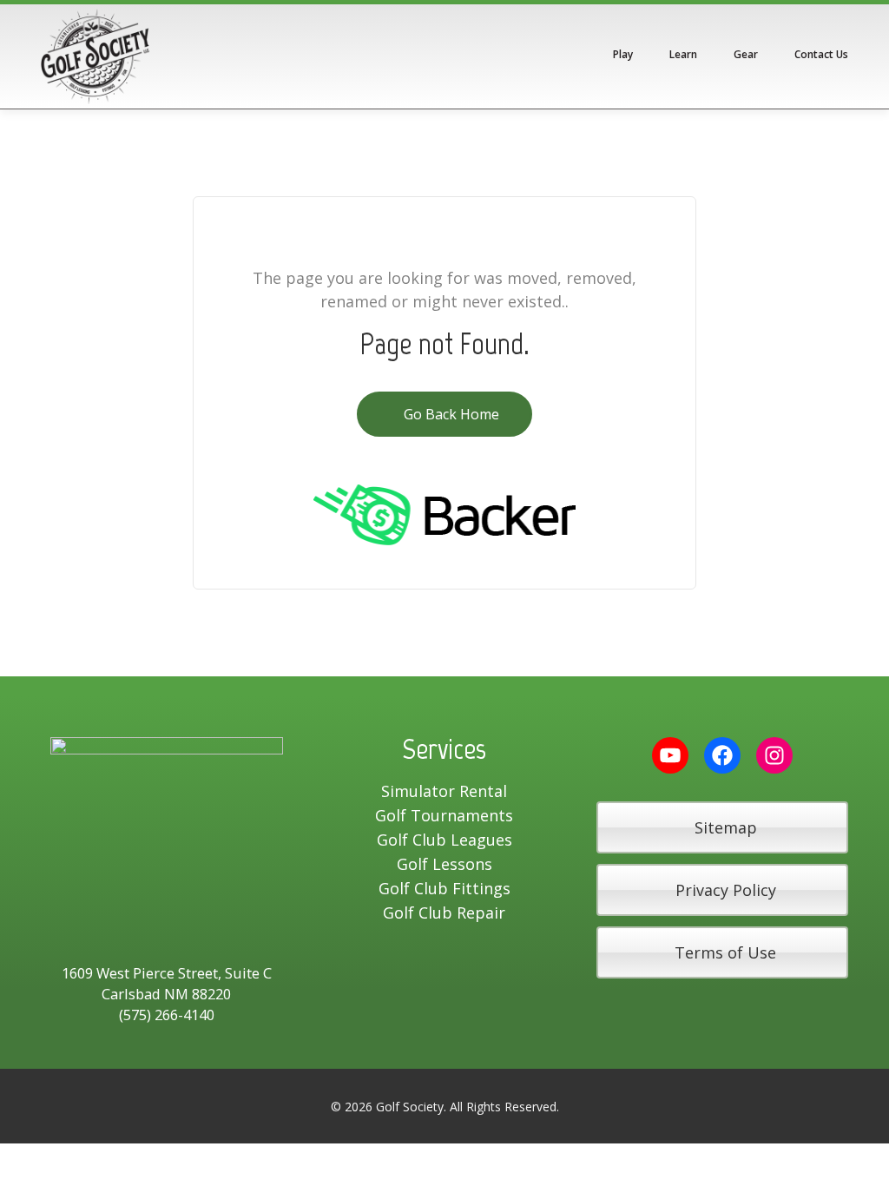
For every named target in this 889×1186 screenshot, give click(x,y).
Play (623, 54)
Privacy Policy (725, 890)
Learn (683, 54)
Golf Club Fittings (444, 888)
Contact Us (821, 54)
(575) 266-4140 (166, 1015)
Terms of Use (725, 952)
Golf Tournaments (444, 815)
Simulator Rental (444, 791)
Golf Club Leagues (444, 839)
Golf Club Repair (444, 912)
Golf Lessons (444, 863)
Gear (746, 54)
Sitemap (726, 827)
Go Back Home (449, 414)
